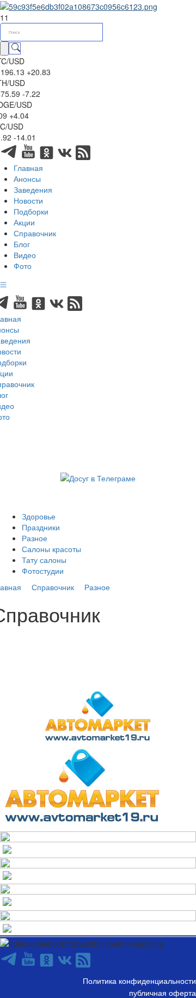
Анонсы (27, 178)
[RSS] (83, 156)
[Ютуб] (29, 156)
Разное (34, 537)
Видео (25, 254)
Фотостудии (43, 570)
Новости (28, 200)
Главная (28, 167)
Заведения (33, 189)
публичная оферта (162, 992)
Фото (23, 265)
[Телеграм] (10, 156)
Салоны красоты (51, 548)
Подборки (31, 211)
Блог (22, 243)
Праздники (41, 527)
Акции (24, 222)
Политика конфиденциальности (139, 980)
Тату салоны (44, 559)
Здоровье (39, 516)
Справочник (35, 233)
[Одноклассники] (47, 156)
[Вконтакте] (66, 156)
